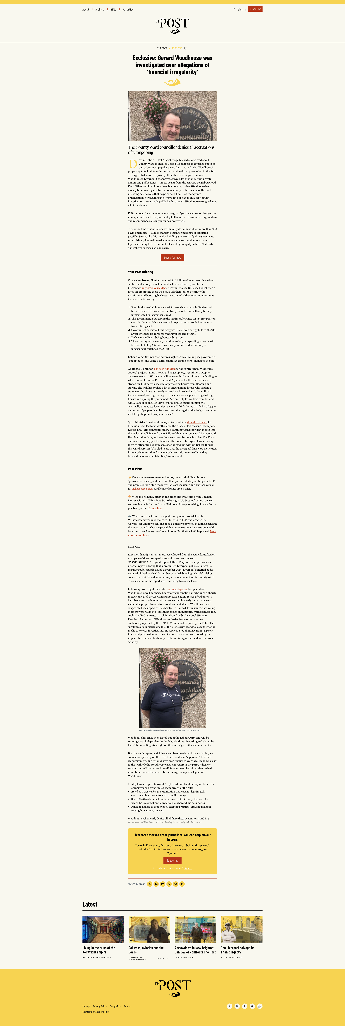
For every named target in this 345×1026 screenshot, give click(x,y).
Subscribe (255, 9)
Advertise (128, 9)
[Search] (234, 9)
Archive (100, 9)
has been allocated (165, 368)
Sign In (242, 9)
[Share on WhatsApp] (169, 884)
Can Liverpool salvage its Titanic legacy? (237, 949)
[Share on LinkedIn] (162, 884)
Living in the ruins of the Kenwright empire (98, 949)
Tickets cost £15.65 (142, 488)
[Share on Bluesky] (175, 884)
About (85, 9)
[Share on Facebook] (156, 884)
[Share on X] (149, 884)
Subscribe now (172, 257)
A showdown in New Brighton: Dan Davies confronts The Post (195, 949)
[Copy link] (182, 884)
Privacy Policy (100, 1006)
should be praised (197, 422)
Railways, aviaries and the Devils (146, 949)
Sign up (86, 1006)
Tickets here (155, 508)
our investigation (178, 589)
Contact (128, 1006)
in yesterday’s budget (154, 288)
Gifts (113, 9)
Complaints (115, 1006)
